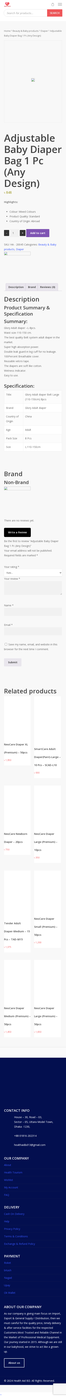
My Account (11, 1187)
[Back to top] (33, 1394)
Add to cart (37, 233)
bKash (7, 1270)
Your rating (11, 567)
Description (16, 287)
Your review (12, 578)
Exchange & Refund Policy (19, 1244)
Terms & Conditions (16, 1236)
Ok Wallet (9, 1292)
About (7, 1165)
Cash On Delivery (14, 1214)
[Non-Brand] (17, 254)
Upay (7, 1285)
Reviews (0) (47, 287)
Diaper (44, 30)
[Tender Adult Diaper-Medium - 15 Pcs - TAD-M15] (17, 890)
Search (55, 13)
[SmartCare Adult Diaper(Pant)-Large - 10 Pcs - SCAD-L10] (47, 715)
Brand (32, 287)
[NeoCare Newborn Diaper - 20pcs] (17, 799)
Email (8, 625)
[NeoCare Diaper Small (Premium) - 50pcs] (47, 884)
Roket (7, 1262)
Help (6, 1221)
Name (9, 605)
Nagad (8, 1277)
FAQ (6, 1195)
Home (7, 30)
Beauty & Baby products (26, 30)
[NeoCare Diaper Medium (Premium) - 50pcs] (17, 973)
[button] (60, 4)
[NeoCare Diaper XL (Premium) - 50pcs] (17, 709)
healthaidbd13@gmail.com (29, 1145)
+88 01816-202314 (25, 1135)
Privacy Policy (12, 1229)
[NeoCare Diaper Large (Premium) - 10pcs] (47, 799)
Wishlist (8, 1180)
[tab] (16, 287)
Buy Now (12, 733)
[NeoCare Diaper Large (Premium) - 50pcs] (47, 973)
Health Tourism (13, 1172)
